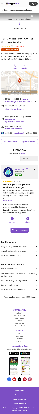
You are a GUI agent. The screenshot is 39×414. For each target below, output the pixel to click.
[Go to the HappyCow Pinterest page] (25, 379)
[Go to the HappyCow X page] (19, 379)
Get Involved (20, 326)
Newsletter (19, 323)
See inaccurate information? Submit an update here (18, 274)
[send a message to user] (27, 169)
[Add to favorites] (36, 15)
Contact (19, 336)
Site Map (19, 341)
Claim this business (13, 128)
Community (19, 309)
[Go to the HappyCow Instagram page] (30, 379)
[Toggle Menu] (2, 3)
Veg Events (19, 318)
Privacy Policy (19, 391)
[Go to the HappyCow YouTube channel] (14, 379)
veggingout (10, 119)
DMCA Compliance (19, 399)
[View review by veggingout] (8, 172)
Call (15, 68)
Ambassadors (19, 316)
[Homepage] (12, 3)
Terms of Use (19, 395)
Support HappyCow (19, 403)
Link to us (19, 339)
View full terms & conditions (13, 289)
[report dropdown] (34, 169)
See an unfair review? (10, 285)
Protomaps (16, 91)
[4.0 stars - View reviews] (6, 46)
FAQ (19, 334)
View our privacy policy (11, 255)
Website (24, 68)
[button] (19, 80)
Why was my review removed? (14, 246)
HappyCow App (19, 346)
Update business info (14, 122)
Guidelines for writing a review (14, 251)
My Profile (19, 313)
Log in (33, 3)
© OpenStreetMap (26, 91)
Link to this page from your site (14, 280)
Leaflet (9, 91)
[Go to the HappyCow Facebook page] (9, 379)
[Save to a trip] (31, 15)
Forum (19, 321)
